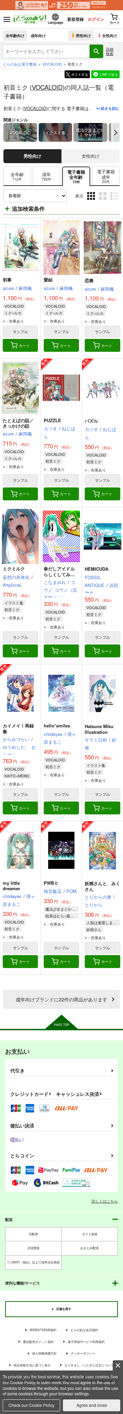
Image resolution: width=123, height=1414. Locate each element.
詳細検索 (109, 51)
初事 (7, 279)
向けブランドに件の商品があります (61, 999)
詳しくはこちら (105, 1201)
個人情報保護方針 (44, 1353)
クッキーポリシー (83, 1353)
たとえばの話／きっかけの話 (18, 423)
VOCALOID (47, 87)
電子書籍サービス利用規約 (86, 1342)
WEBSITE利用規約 (43, 1330)
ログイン (96, 19)
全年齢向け (15, 35)
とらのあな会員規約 (84, 1330)
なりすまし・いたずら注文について (89, 1365)
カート (24, 345)
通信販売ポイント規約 (38, 1342)
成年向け (38, 35)
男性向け (83, 35)
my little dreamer (11, 886)
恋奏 (89, 280)
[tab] (17, 176)
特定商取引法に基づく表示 (32, 1365)
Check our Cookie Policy (31, 1405)
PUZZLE (52, 420)
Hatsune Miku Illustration (99, 729)
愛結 (48, 279)
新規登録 (75, 19)
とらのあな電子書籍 (20, 64)
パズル (91, 420)
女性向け (109, 35)
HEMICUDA (96, 569)
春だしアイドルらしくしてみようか (59, 574)
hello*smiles (57, 725)
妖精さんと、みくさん (102, 886)
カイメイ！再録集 (18, 728)
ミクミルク (14, 568)
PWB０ (51, 883)
